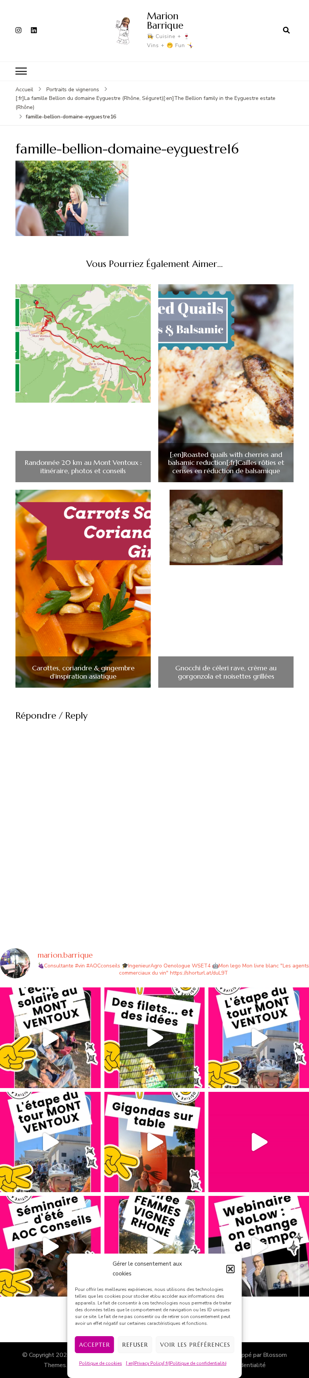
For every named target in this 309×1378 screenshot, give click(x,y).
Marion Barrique (165, 20)
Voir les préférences (195, 1344)
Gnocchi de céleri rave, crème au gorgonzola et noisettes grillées (226, 672)
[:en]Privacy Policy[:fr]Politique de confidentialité (176, 1363)
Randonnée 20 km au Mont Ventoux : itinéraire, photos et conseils (83, 466)
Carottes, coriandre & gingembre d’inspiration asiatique (83, 672)
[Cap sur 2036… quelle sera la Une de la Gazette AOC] (50, 1246)
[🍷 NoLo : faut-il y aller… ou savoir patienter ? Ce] (258, 1246)
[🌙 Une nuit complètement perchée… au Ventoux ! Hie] (50, 1037)
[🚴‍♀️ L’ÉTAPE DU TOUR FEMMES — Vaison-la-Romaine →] (258, 1037)
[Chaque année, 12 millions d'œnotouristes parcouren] (258, 1142)
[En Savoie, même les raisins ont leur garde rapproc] (154, 1037)
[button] (230, 1269)
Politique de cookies (100, 1363)
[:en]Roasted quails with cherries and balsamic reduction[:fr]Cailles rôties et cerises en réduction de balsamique (226, 463)
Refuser (135, 1344)
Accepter (94, 1344)
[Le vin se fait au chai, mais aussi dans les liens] (154, 1246)
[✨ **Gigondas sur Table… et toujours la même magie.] (154, 1142)
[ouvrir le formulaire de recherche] (286, 30)
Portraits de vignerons (72, 89)
